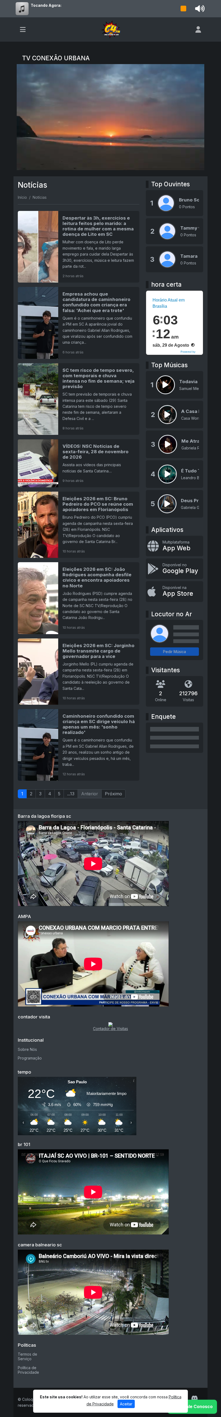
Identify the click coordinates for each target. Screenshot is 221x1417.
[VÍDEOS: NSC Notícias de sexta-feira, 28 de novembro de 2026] (78, 463)
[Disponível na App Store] (174, 591)
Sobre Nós (27, 1049)
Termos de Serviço (27, 1356)
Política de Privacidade (28, 1370)
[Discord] (194, 1398)
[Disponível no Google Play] (174, 568)
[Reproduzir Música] (165, 384)
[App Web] (174, 546)
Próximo (113, 793)
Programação (30, 1058)
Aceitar (126, 1404)
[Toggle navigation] (23, 29)
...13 (70, 793)
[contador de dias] (110, 1023)
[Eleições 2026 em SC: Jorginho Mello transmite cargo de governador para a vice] (78, 671)
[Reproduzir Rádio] (183, 8)
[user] (198, 29)
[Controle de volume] (199, 8)
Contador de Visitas (110, 1028)
